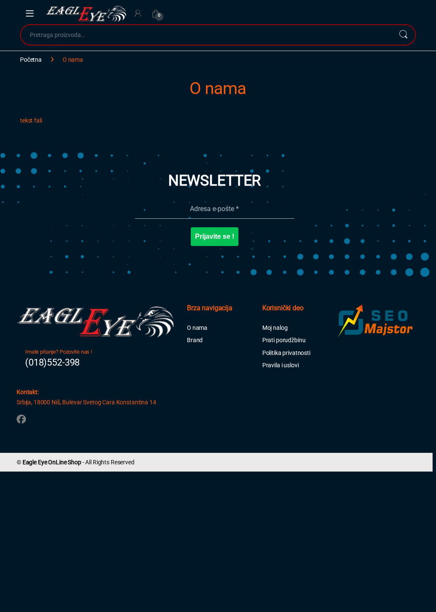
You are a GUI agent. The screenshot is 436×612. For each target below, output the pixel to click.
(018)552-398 (52, 362)
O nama (197, 327)
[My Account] (138, 13)
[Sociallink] (21, 419)
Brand (195, 340)
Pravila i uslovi (280, 365)
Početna (31, 59)
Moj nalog (275, 327)
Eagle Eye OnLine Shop (52, 462)
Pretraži (403, 35)
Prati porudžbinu (284, 340)
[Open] (30, 13)
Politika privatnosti (286, 352)
